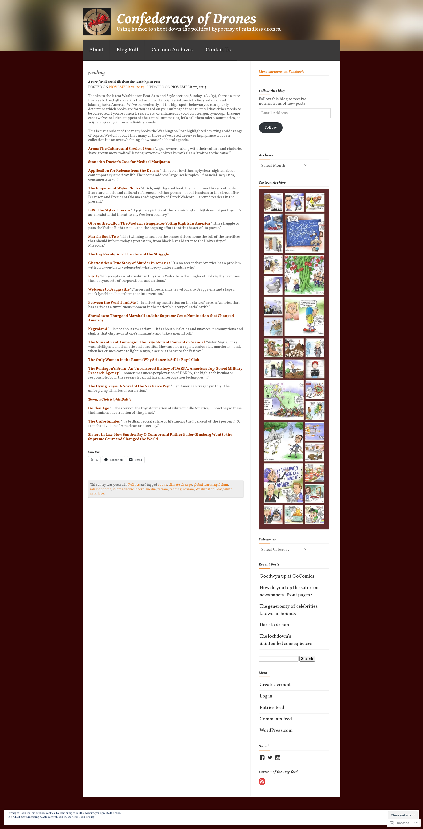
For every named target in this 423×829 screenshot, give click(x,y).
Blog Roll (127, 49)
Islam (223, 484)
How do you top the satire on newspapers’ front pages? (289, 591)
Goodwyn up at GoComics (287, 576)
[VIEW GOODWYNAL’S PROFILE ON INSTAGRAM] (277, 757)
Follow (271, 127)
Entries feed (272, 707)
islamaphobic (123, 489)
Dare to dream (274, 625)
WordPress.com (276, 730)
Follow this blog (272, 91)
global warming (205, 484)
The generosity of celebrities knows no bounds (289, 610)
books (162, 484)
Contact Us (218, 49)
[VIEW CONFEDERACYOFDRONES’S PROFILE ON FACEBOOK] (262, 757)
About (96, 49)
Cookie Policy (86, 817)
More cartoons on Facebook (281, 71)
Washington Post (208, 489)
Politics (134, 484)
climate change (180, 484)
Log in (266, 696)
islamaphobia (100, 489)
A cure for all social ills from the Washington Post (124, 82)
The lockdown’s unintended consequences (286, 640)
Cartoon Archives (172, 49)
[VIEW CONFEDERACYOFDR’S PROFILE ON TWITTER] (270, 757)
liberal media (145, 489)
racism (162, 489)
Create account (275, 684)
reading (175, 489)
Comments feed (276, 719)
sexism (188, 489)
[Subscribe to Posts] (262, 781)
